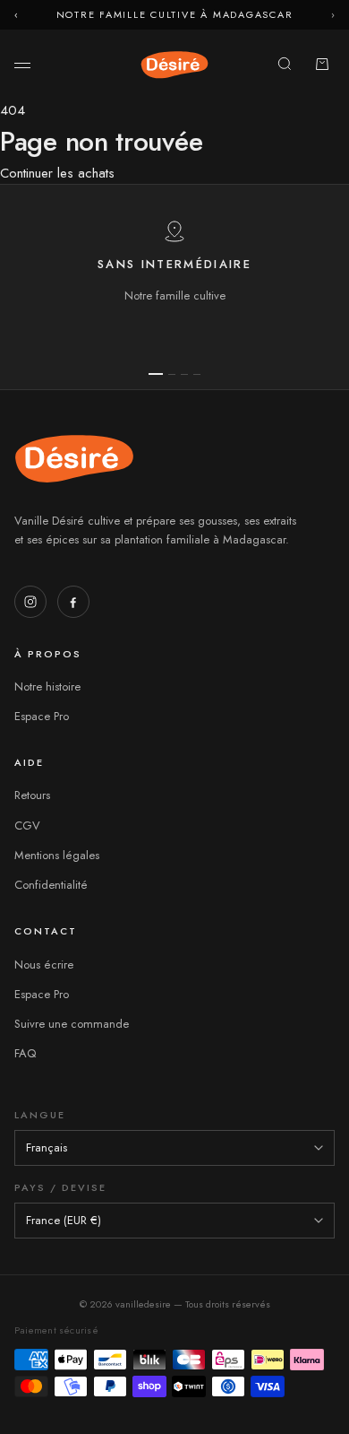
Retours (32, 795)
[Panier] (322, 63)
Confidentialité (51, 884)
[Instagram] (30, 602)
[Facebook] (73, 602)
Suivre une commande (71, 1023)
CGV (27, 825)
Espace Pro (41, 716)
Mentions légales (56, 855)
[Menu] (22, 65)
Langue (39, 1115)
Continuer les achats (57, 173)
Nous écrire (43, 964)
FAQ (25, 1053)
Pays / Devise (60, 1187)
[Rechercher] (284, 63)
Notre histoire (47, 686)
